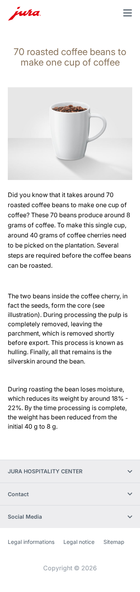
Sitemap (113, 541)
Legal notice (78, 541)
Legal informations (31, 541)
